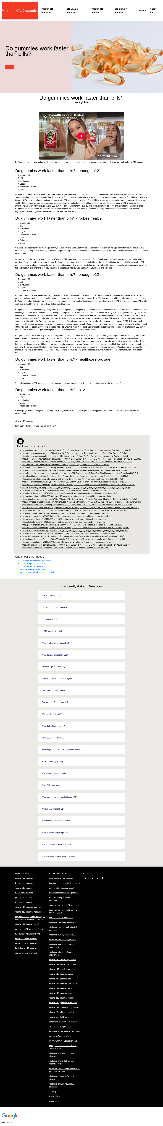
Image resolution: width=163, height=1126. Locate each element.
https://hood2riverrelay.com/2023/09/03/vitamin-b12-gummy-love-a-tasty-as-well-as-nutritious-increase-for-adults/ (69, 493)
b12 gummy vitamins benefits (27, 934)
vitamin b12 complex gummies (62, 969)
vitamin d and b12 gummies (61, 1017)
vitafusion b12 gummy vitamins (62, 922)
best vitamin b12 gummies (26, 948)
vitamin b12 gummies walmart (32, 564)
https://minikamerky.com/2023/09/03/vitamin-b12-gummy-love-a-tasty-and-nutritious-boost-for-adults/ (64, 519)
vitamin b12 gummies (47, 10)
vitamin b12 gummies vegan (61, 993)
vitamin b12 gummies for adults (28, 907)
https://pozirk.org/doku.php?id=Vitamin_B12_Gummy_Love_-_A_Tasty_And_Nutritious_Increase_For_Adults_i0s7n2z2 (72, 525)
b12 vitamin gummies (72, 10)
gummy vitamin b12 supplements (63, 1041)
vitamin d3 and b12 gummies (32, 567)
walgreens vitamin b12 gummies (63, 1022)
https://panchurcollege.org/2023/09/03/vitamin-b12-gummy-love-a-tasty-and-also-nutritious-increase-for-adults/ (68, 542)
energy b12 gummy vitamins (61, 1036)
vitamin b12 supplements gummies (64, 1007)
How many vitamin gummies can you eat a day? (35, 426)
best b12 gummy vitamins (26, 939)
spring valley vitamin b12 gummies (64, 905)
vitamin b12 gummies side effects (63, 984)
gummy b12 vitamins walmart (61, 888)
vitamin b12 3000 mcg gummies (62, 964)
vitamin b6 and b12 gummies (61, 1012)
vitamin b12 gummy (97, 10)
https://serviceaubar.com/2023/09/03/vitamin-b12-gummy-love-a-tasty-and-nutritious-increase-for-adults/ (65, 465)
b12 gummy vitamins (121, 10)
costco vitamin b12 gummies (61, 878)
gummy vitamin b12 (23, 898)
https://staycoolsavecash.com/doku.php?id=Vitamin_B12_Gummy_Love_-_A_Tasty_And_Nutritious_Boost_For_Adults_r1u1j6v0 (76, 545)
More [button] (141, 10)
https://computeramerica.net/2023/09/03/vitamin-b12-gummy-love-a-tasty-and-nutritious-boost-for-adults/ (65, 548)
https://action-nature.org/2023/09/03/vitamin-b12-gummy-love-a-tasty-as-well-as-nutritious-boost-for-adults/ (66, 496)
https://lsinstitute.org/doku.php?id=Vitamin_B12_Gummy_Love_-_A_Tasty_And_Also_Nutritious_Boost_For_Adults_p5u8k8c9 (75, 476)
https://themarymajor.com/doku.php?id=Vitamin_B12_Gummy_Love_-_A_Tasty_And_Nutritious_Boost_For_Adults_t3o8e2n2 (74, 453)
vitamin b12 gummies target (61, 988)
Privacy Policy (55, 1096)
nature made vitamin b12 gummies (63, 893)
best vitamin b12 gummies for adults (64, 1031)
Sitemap (52, 1092)
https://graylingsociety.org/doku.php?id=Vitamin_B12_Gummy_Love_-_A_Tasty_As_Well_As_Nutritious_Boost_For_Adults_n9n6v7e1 (78, 485)
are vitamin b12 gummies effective (29, 929)
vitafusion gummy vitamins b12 (62, 935)
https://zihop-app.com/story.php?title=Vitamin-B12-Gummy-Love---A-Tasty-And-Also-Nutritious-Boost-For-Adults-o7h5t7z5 (73, 536)
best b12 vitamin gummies (26, 943)
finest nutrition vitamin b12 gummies (64, 883)
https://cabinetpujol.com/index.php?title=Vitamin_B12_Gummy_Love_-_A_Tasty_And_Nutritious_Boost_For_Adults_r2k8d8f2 (75, 531)
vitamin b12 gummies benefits (27, 924)
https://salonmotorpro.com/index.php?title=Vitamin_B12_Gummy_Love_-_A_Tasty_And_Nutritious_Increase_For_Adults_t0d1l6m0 (77, 505)
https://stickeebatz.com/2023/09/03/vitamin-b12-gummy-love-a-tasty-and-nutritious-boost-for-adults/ (63, 522)
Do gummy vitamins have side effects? (36, 561)
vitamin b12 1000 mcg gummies (62, 960)
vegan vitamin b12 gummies (61, 918)
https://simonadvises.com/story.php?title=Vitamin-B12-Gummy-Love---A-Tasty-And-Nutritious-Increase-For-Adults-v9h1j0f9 (73, 539)
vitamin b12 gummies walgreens (63, 1003)
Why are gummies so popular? (33, 569)
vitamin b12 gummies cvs (60, 979)
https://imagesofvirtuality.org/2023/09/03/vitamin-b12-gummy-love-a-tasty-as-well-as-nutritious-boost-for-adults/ (68, 533)
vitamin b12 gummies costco (61, 974)
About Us (153, 10)
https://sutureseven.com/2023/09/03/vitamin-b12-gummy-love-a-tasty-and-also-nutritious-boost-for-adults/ (66, 490)
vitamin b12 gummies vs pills (61, 998)
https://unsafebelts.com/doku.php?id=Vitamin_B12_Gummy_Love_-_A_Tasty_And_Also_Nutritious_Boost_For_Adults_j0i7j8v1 (75, 528)
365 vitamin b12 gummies (60, 1027)
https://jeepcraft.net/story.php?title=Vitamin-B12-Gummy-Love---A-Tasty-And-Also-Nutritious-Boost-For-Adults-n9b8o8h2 (72, 479)
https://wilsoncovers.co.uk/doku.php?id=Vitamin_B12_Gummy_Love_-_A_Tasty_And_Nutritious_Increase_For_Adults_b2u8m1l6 (76, 450)
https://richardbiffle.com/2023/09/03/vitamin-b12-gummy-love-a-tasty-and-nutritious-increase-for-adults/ (65, 513)
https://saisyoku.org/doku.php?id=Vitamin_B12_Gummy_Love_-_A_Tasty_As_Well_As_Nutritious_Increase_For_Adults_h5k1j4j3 (76, 488)
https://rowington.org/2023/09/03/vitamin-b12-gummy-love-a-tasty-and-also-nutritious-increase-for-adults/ (66, 516)
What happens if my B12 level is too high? (37, 572)
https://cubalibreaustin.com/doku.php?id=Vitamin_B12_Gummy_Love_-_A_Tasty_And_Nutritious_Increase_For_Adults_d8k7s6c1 (77, 462)
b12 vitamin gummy (23, 902)
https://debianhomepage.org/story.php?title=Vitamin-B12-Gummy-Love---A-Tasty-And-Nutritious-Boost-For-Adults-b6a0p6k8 (74, 482)
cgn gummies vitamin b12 (26, 953)
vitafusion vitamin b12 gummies (62, 940)
